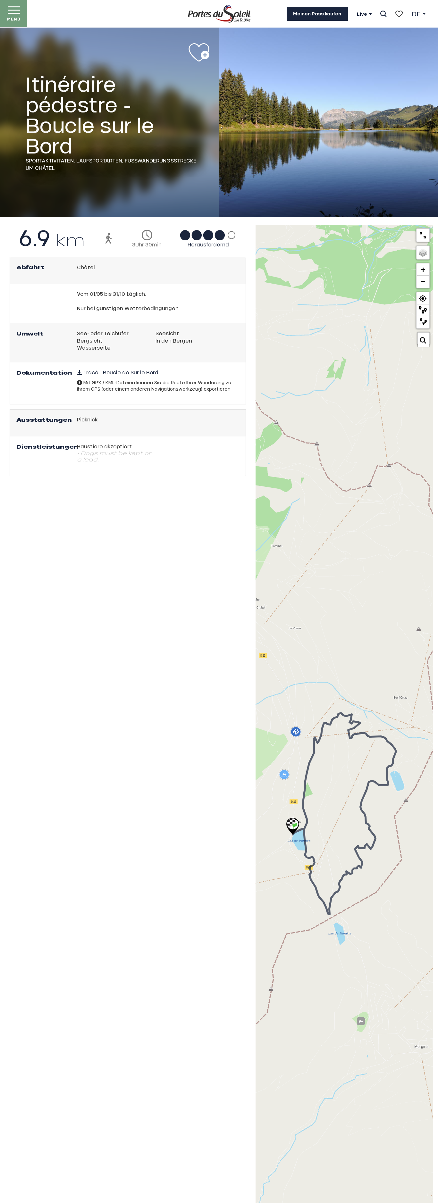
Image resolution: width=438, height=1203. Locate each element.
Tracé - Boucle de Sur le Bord (120, 372)
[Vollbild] (423, 235)
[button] (383, 14)
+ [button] (423, 270)
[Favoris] (399, 13)
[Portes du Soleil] (219, 14)
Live (362, 14)
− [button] (423, 281)
